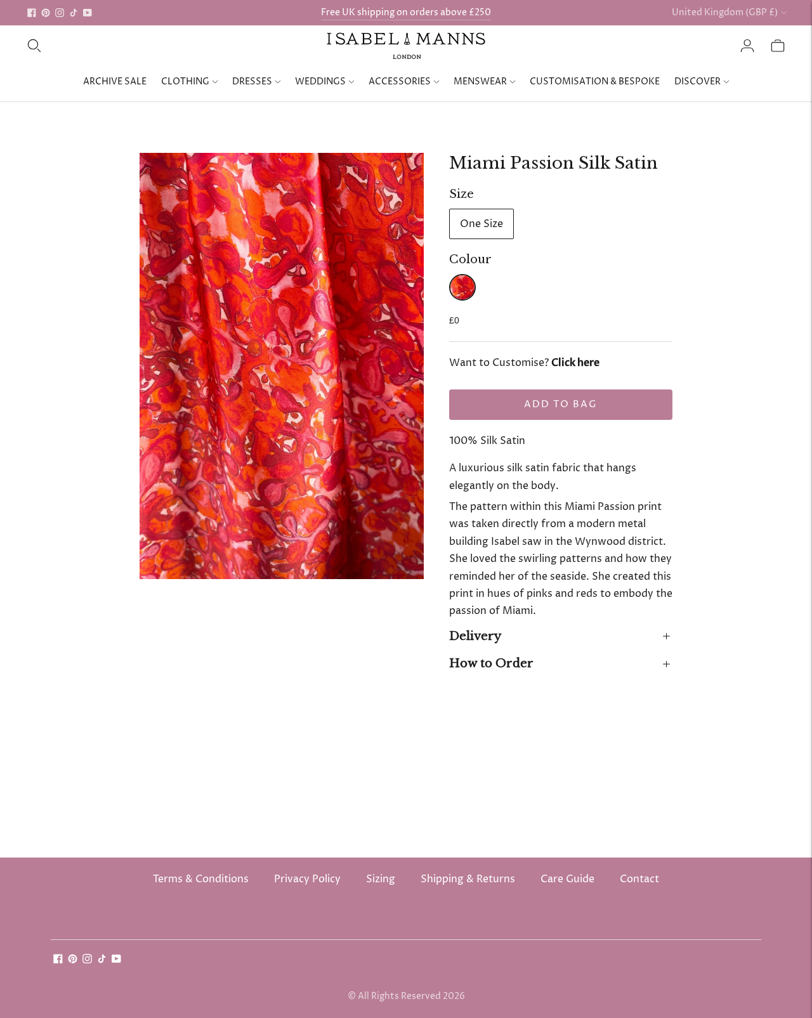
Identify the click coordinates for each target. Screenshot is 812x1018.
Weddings (320, 81)
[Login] (747, 46)
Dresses (252, 81)
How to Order (491, 663)
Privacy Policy (307, 879)
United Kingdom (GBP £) (725, 12)
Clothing (185, 81)
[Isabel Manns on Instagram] (59, 12)
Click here (575, 363)
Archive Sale (115, 81)
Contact (639, 879)
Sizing (380, 879)
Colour (470, 259)
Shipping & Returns (468, 879)
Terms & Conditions (201, 879)
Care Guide (567, 879)
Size (461, 194)
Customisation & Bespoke (595, 81)
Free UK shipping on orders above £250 (406, 12)
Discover (697, 81)
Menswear (480, 81)
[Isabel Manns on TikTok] (73, 12)
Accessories (400, 81)
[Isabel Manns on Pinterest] (45, 12)
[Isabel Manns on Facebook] (31, 12)
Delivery (475, 636)
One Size (481, 224)
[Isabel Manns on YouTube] (87, 12)
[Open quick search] (34, 46)
